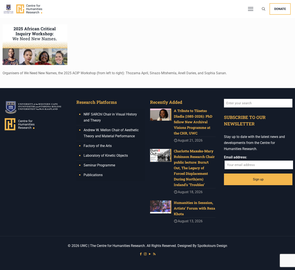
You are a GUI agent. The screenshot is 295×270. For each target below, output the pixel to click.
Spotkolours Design (212, 246)
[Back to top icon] (274, 261)
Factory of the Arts (98, 146)
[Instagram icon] (145, 254)
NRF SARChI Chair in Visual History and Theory (110, 117)
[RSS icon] (154, 254)
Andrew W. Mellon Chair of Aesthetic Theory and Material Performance (111, 133)
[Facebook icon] (140, 254)
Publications (93, 175)
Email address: (235, 157)
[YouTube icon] (149, 254)
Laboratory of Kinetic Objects (106, 155)
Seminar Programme (99, 165)
